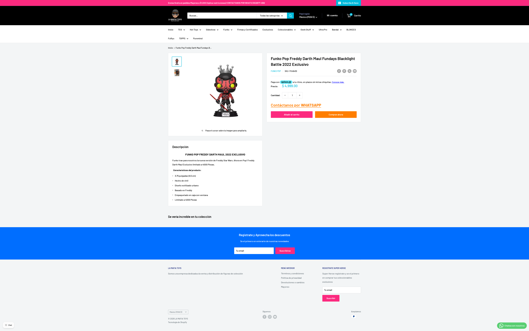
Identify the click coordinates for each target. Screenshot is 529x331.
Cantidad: (275, 95)
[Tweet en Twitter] (349, 71)
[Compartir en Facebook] (339, 71)
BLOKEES (351, 29)
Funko (226, 29)
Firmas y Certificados (247, 29)
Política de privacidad (291, 277)
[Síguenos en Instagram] (270, 317)
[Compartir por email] (355, 71)
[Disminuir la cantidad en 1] (285, 95)
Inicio (170, 29)
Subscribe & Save (350, 3)
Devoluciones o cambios (292, 282)
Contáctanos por (296, 105)
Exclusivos (268, 29)
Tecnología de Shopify (177, 322)
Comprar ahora (336, 114)
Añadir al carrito (291, 114)
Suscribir (330, 298)
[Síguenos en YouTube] (275, 317)
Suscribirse (285, 250)
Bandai (335, 29)
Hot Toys (194, 29)
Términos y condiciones (292, 273)
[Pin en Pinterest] (344, 71)
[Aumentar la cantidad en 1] (300, 95)
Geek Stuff (306, 29)
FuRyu (171, 38)
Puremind (198, 38)
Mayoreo (285, 286)
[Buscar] (290, 16)
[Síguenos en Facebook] (264, 317)
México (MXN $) (176, 312)
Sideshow (210, 29)
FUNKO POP (276, 71)
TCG (180, 29)
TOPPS (182, 38)
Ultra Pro (323, 29)
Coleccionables (285, 29)
